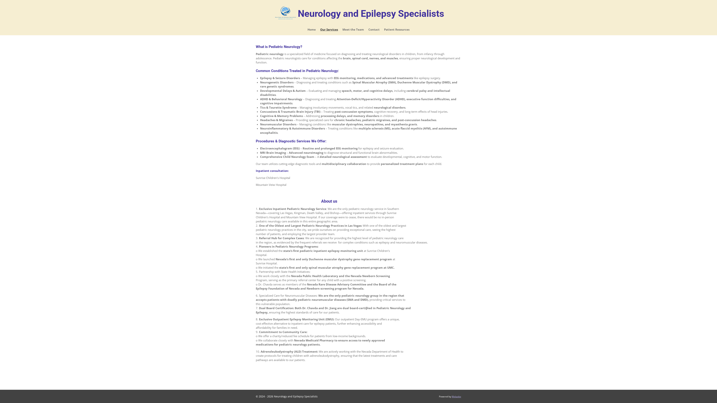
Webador (456, 396)
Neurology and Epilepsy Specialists (371, 13)
